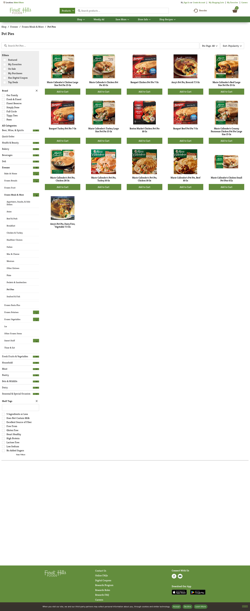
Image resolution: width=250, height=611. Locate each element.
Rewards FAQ (102, 594)
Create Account (199, 2)
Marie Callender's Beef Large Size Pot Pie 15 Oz (226, 84)
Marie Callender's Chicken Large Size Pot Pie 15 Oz (62, 84)
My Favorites (232, 2)
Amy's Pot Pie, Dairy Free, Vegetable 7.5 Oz (62, 225)
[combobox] (67, 11)
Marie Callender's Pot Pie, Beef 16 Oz (185, 179)
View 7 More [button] (20, 454)
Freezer (14, 26)
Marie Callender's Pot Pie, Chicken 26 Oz (62, 179)
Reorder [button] (203, 10)
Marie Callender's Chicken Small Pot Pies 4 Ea (226, 179)
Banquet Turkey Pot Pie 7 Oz (62, 128)
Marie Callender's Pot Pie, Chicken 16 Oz (144, 179)
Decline (187, 606)
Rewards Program (104, 585)
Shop (4, 26)
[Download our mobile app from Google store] (197, 592)
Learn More (200, 606)
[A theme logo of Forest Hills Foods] (20, 10)
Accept (176, 606)
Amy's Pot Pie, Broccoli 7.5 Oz (185, 82)
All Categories (9, 125)
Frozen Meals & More (33, 26)
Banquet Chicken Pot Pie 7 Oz (144, 82)
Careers (244, 2)
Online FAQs (101, 575)
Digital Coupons (103, 580)
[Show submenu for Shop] (84, 19)
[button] (36, 130)
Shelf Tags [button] (7, 401)
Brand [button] (5, 90)
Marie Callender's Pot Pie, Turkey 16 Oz (103, 179)
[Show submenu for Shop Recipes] (174, 19)
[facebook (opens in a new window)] (174, 577)
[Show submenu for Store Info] (150, 19)
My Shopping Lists (216, 2)
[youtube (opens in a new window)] (180, 577)
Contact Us (100, 570)
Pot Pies (51, 26)
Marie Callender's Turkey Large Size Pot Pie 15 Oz (103, 130)
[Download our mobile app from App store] (179, 592)
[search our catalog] (78, 11)
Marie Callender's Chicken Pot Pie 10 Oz (103, 84)
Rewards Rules (102, 590)
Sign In (187, 2)
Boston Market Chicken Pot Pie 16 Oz (145, 130)
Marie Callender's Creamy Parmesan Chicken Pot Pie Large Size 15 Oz (226, 131)
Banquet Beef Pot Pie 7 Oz (185, 128)
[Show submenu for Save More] (128, 19)
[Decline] (245, 606)
